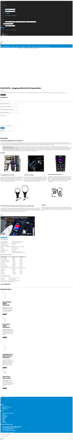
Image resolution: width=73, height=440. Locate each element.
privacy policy (15, 125)
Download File (5, 134)
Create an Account (12, 15)
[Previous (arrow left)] (0, 439)
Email (1, 23)
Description (5, 132)
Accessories (5, 135)
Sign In (1, 5)
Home (13, 46)
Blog (40, 46)
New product (23, 46)
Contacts (47, 46)
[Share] (1, 438)
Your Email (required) (4, 112)
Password (2, 11)
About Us (17, 46)
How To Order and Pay (7, 406)
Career (43, 46)
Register (5, 5)
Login (15, 29)
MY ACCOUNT (3, 1)
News (37, 46)
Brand (33, 46)
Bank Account (5, 408)
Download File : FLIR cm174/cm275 (8, 286)
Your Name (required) (4, 103)
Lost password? (3, 13)
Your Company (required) (5, 106)
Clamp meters (5, 374)
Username (2, 9)
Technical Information (7, 133)
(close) (1, 17)
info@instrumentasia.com (11, 430)
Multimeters (15, 48)
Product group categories (5, 46)
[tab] (38, 132)
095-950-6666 (7, 41)
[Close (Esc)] (0, 438)
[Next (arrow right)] (1, 439)
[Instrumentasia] (5, 40)
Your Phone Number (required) (6, 109)
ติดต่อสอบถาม (3, 94)
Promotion (28, 46)
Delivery (4, 407)
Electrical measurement (8, 48)
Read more (5, 314)
